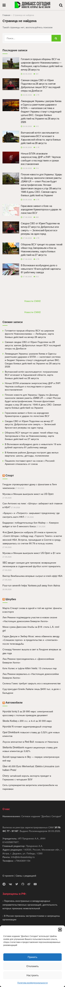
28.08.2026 (27, 74)
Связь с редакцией (26, 875)
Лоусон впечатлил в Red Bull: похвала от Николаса (30, 741)
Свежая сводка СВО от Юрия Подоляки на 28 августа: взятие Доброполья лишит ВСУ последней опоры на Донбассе (40, 85)
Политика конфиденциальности (32, 982)
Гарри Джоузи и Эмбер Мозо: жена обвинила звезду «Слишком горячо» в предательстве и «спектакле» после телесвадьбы (31, 639)
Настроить (32, 975)
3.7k (37, 95)
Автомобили (14, 702)
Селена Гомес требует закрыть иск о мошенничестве (31, 683)
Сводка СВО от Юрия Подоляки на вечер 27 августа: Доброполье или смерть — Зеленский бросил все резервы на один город (40, 228)
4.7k (37, 238)
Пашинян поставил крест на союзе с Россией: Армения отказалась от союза (30, 462)
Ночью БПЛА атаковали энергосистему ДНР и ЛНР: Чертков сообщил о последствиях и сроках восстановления (40, 159)
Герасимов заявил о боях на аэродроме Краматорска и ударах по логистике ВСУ (41, 209)
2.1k (37, 147)
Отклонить (32, 966)
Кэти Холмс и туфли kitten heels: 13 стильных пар (29, 668)
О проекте (8, 875)
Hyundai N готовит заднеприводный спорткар (27, 726)
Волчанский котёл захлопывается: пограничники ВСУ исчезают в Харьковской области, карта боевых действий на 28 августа (41, 138)
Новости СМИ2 (32, 301)
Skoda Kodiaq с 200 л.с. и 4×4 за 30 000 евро (27, 720)
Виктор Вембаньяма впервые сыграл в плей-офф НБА (32, 575)
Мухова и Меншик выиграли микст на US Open (28, 493)
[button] (60, 929)
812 (37, 276)
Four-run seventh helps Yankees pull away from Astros (31, 585)
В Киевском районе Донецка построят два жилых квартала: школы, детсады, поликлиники (31, 454)
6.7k (37, 199)
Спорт (10, 475)
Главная (6, 15)
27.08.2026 (27, 217)
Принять (32, 957)
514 (37, 168)
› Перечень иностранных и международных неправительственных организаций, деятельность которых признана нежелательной (29, 904)
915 (37, 126)
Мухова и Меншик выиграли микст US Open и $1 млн (31, 553)
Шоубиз (11, 599)
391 (37, 74)
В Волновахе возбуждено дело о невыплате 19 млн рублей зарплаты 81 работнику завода (41, 268)
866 (37, 217)
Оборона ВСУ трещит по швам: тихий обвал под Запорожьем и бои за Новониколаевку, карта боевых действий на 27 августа (41, 249)
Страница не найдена (23, 15)
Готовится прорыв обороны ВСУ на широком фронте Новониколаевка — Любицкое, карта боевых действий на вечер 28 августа (41, 64)
